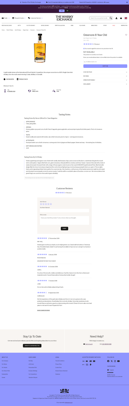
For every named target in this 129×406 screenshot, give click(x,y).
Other (105, 25)
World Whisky (45, 25)
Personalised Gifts (33, 367)
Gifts (19, 25)
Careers (3, 377)
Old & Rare (82, 25)
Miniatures (94, 25)
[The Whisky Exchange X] (112, 361)
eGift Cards (31, 364)
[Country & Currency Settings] (126, 18)
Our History (4, 364)
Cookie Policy (58, 367)
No (67, 10)
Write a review (43, 214)
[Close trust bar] (127, 2)
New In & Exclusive (7, 25)
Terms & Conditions (59, 360)
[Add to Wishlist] (126, 35)
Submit (64, 228)
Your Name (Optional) (45, 207)
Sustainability (5, 374)
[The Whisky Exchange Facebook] (108, 361)
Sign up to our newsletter (32, 345)
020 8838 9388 (106, 344)
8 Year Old (11, 91)
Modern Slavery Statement (61, 370)
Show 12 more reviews (43, 310)
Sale (114, 25)
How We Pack (87, 72)
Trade (5, 18)
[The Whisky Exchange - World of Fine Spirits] (64, 18)
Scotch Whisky (31, 25)
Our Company (5, 360)
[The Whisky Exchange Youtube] (118, 361)
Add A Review (43, 201)
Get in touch (88, 344)
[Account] (116, 18)
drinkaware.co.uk (68, 402)
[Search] (111, 18)
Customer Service (35, 18)
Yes (62, 10)
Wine (72, 25)
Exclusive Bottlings (33, 370)
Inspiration (124, 25)
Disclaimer (86, 84)
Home (3, 30)
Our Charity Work (6, 370)
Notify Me (105, 66)
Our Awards (4, 367)
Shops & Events (19, 18)
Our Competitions (33, 374)
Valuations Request (33, 377)
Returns (86, 76)
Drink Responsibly (89, 80)
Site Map (31, 360)
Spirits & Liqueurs (60, 25)
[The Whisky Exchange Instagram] (115, 361)
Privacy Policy (58, 364)
